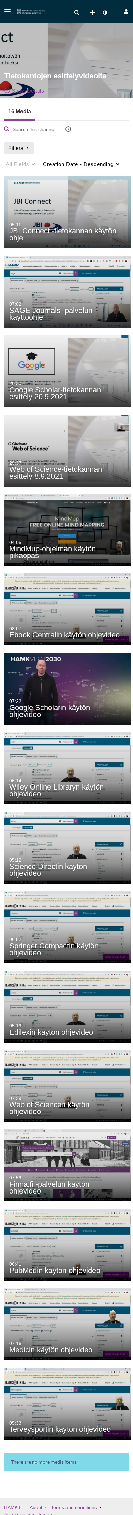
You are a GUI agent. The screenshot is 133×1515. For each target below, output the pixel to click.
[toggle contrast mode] (104, 13)
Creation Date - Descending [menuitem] (78, 164)
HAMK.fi (12, 1507)
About (36, 1507)
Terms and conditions (74, 1507)
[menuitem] (77, 13)
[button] (9, 11)
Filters (15, 148)
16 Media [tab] (19, 111)
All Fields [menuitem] (17, 164)
